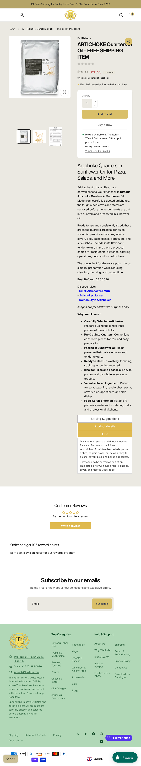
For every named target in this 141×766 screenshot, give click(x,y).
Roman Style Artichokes (95, 300)
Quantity (86, 96)
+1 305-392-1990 (32, 666)
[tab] (104, 419)
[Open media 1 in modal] (39, 67)
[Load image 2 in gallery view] (39, 136)
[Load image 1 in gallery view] (23, 136)
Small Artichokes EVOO (94, 291)
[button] (10, 15)
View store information (97, 151)
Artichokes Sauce (90, 295)
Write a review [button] (70, 525)
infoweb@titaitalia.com (26, 672)
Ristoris (84, 38)
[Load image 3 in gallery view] (55, 136)
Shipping (81, 78)
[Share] (128, 41)
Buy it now (104, 124)
